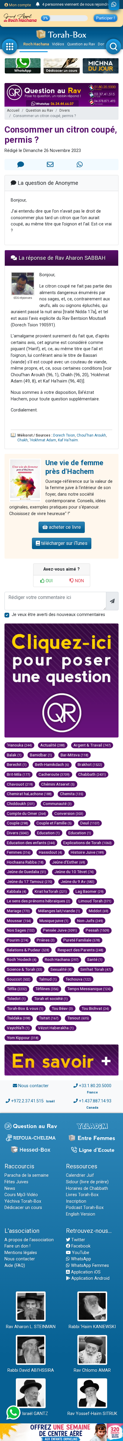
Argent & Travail (92, 745)
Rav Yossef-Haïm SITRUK (92, 1413)
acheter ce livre (64, 527)
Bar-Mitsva (74, 754)
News (9, 1188)
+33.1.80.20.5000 (95, 1085)
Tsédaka (18, 1018)
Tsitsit (49, 1018)
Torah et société (51, 998)
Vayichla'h (18, 1027)
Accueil (13, 110)
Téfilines (47, 988)
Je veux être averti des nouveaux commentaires (58, 614)
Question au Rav (81, 44)
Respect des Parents (80, 949)
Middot (98, 910)
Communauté (57, 803)
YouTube (80, 1252)
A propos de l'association (29, 1239)
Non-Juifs (90, 920)
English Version (80, 1214)
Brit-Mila (18, 774)
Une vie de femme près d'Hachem (74, 467)
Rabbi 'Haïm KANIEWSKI (92, 1326)
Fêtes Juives (16, 1182)
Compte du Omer (26, 813)
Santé (94, 959)
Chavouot (20, 784)
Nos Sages (21, 930)
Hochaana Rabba (25, 862)
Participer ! (105, 18)
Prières (46, 940)
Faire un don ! (17, 1246)
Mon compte (19, 5)
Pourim (17, 940)
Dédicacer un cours (23, 1207)
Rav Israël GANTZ (31, 1413)
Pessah (97, 930)
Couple (17, 823)
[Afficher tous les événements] (38, 4)
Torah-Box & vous (25, 1008)
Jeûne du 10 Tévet (74, 871)
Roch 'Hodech (21, 959)
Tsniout (78, 1018)
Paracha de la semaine (26, 1175)
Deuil (89, 823)
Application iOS (85, 1272)
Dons (102, 44)
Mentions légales (20, 1252)
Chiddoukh (21, 803)
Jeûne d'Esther (68, 862)
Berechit (17, 764)
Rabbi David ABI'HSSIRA (30, 1370)
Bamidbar (41, 754)
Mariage (18, 910)
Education (48, 832)
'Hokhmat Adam (43, 440)
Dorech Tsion (64, 435)
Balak (14, 754)
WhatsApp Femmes (89, 1265)
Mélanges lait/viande (59, 910)
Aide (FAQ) (14, 1265)
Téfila (17, 988)
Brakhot (90, 764)
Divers (64, 110)
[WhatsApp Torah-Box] (113, 5)
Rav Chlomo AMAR (92, 1370)
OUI (48, 580)
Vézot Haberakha (56, 1027)
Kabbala (16, 891)
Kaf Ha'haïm (68, 440)
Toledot (16, 998)
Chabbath (92, 774)
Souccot (18, 979)
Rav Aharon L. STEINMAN (31, 1326)
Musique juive (53, 920)
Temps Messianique (89, 988)
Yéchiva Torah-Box (22, 1201)
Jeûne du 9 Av (77, 881)
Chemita (71, 793)
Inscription (76, 1201)
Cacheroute (54, 774)
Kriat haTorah (51, 891)
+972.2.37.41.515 (27, 1101)
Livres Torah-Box (82, 1194)
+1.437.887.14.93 (95, 1101)
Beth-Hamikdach (52, 764)
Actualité (52, 745)
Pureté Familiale (81, 940)
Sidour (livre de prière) (87, 1182)
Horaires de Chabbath (87, 1188)
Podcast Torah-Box (85, 1207)
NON (79, 580)
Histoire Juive (87, 852)
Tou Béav (62, 1008)
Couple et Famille (54, 823)
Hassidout (50, 852)
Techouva (78, 979)
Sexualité (61, 969)
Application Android (90, 1278)
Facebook (80, 1246)
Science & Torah (24, 969)
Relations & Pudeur (28, 949)
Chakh (22, 440)
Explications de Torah (87, 842)
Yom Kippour (23, 1037)
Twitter (77, 1239)
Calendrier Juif (80, 1175)
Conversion (68, 813)
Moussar (19, 920)
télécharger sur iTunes (63, 543)
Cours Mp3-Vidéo (21, 1194)
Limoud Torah (95, 900)
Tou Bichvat (95, 1008)
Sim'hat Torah (95, 969)
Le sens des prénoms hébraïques (38, 900)
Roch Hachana (36, 44)
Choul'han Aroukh (91, 435)
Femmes (18, 852)
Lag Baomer (90, 891)
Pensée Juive (60, 930)
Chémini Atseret (58, 784)
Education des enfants (31, 842)
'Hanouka (19, 745)
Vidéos (58, 44)
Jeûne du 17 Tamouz (29, 881)
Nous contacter (33, 1085)
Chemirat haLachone (29, 793)
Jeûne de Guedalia (26, 871)
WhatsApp (80, 1259)
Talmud (48, 979)
